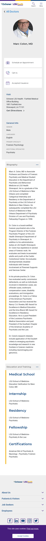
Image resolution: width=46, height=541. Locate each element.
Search (33, 6)
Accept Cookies (23, 536)
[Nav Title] (10, 520)
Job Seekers (7, 504)
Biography (12, 164)
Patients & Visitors (10, 498)
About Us (6, 492)
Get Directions (14, 110)
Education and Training (19, 367)
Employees (7, 511)
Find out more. (33, 529)
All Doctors (12, 11)
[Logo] (12, 4)
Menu (41, 6)
